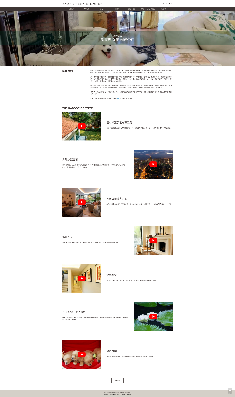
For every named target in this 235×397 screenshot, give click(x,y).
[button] (71, 9)
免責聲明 (129, 394)
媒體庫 (117, 9)
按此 (118, 98)
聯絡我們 (164, 9)
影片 (101, 9)
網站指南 (106, 394)
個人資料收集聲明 (114, 394)
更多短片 (117, 380)
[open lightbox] (81, 126)
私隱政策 (123, 394)
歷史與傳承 (131, 9)
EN (163, 3)
